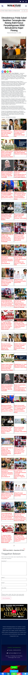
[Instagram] (10, 71)
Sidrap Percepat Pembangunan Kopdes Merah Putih (20, 281)
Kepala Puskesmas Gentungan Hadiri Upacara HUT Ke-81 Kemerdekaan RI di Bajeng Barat (19, 237)
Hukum (8, 32)
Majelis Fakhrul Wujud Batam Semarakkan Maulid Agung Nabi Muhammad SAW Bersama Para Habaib (7, 153)
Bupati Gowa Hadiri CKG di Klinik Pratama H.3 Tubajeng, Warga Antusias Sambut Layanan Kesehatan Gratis (20, 195)
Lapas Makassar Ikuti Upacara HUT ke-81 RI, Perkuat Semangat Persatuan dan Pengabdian (7, 282)
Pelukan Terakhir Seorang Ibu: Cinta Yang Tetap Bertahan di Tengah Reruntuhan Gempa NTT (20, 324)
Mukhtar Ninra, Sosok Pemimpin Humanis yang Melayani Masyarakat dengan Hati (20, 133)
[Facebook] (2, 71)
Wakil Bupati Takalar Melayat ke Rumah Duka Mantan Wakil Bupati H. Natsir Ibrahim (6, 216)
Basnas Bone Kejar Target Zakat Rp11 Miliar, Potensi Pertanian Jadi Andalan (20, 216)
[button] (2, 6)
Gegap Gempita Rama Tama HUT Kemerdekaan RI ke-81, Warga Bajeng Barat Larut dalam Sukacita (20, 174)
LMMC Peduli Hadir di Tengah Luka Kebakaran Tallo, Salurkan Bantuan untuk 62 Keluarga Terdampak (7, 238)
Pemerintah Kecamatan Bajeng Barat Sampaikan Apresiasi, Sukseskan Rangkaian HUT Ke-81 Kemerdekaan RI (7, 260)
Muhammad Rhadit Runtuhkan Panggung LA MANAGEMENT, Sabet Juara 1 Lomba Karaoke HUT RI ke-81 (7, 194)
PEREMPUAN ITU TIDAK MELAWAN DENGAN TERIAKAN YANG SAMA (20, 152)
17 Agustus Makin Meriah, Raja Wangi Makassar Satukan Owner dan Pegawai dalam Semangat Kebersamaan (6, 325)
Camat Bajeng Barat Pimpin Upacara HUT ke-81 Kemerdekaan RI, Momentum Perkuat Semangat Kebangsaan (7, 303)
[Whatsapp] (8, 71)
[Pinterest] (5, 71)
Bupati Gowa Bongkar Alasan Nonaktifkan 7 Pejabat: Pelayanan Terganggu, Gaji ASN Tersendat (7, 174)
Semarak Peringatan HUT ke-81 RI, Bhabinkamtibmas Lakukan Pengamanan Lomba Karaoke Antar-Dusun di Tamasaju (20, 304)
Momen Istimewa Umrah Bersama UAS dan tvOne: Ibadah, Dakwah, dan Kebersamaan (6, 133)
